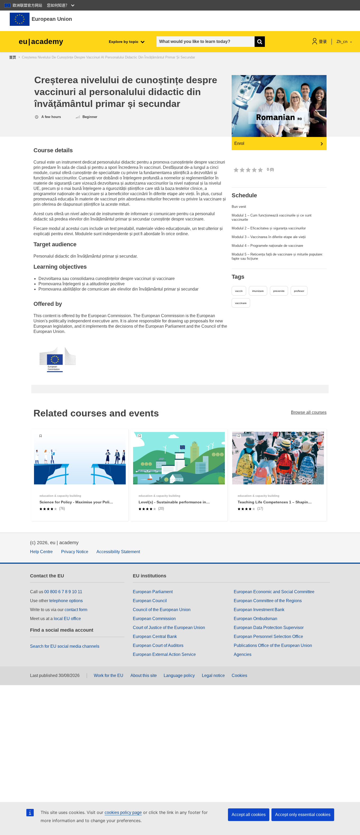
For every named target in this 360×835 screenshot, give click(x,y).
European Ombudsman (255, 618)
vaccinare (241, 303)
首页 (12, 57)
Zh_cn (342, 41)
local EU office (67, 618)
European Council (150, 600)
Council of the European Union (162, 609)
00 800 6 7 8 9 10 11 (63, 592)
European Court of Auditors (158, 645)
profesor (299, 290)
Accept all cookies (249, 814)
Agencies (242, 654)
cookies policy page (123, 812)
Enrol (239, 143)
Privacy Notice (74, 551)
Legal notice (213, 675)
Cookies (239, 675)
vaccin (239, 290)
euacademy (41, 41)
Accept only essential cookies (302, 814)
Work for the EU (108, 675)
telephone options (66, 600)
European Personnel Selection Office (268, 636)
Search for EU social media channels (64, 646)
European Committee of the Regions (268, 600)
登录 (323, 41)
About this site (143, 675)
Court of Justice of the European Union (169, 627)
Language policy (179, 675)
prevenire (279, 290)
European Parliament (153, 592)
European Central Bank (155, 636)
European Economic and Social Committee (274, 592)
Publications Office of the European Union (273, 645)
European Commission (154, 618)
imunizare (258, 290)
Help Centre (41, 551)
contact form (76, 609)
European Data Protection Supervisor (269, 627)
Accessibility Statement (118, 551)
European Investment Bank (259, 609)
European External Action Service (164, 654)
